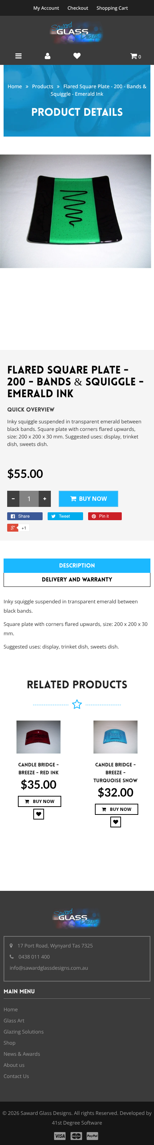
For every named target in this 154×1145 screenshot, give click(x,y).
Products (42, 86)
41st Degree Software (77, 1123)
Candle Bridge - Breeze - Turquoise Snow (115, 773)
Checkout (77, 8)
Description (77, 566)
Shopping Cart (112, 8)
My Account (46, 8)
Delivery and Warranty (77, 580)
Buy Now (93, 499)
